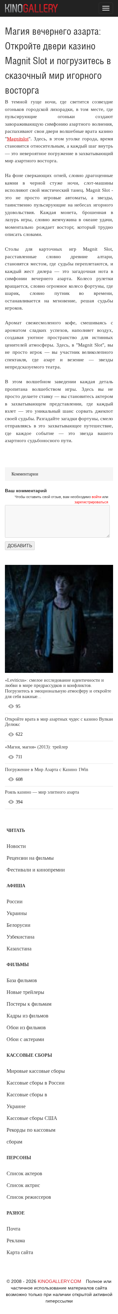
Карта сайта (20, 1252)
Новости (16, 846)
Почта (13, 1229)
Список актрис (23, 1185)
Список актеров (24, 1173)
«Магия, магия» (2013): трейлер (36, 747)
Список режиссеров (29, 1197)
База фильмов (22, 980)
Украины (17, 913)
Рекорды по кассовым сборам (31, 1135)
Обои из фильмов (26, 1027)
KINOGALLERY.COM (59, 1281)
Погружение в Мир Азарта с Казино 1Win (46, 769)
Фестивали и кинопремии (36, 870)
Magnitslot (18, 138)
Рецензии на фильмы (30, 858)
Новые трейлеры (25, 992)
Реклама (16, 1240)
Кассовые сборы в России (36, 1083)
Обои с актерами (25, 1039)
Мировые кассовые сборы (36, 1071)
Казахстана (19, 948)
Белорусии (18, 925)
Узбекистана (20, 937)
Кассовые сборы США (32, 1118)
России (15, 901)
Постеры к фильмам (29, 1004)
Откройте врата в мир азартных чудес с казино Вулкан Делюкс (59, 722)
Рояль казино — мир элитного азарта (42, 792)
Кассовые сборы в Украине (27, 1100)
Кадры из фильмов (28, 1015)
